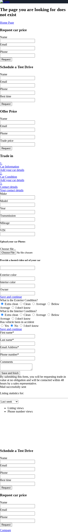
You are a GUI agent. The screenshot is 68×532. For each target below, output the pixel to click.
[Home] (4, 1)
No (16, 325)
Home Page (7, 22)
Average (41, 304)
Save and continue (11, 296)
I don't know (23, 307)
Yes (7, 325)
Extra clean (11, 304)
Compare (5, 530)
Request (6, 59)
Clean (27, 304)
